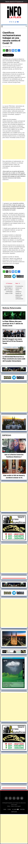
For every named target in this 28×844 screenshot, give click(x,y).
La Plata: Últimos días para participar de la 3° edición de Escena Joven (13, 324)
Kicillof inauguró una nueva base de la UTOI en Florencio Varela (13, 341)
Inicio (5, 809)
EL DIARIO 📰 (15, 809)
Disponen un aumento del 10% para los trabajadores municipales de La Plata (12, 1)
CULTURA (22, 809)
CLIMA (9, 809)
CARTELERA (14, 811)
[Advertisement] (14, 398)
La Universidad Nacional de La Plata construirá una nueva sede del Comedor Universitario (14, 359)
